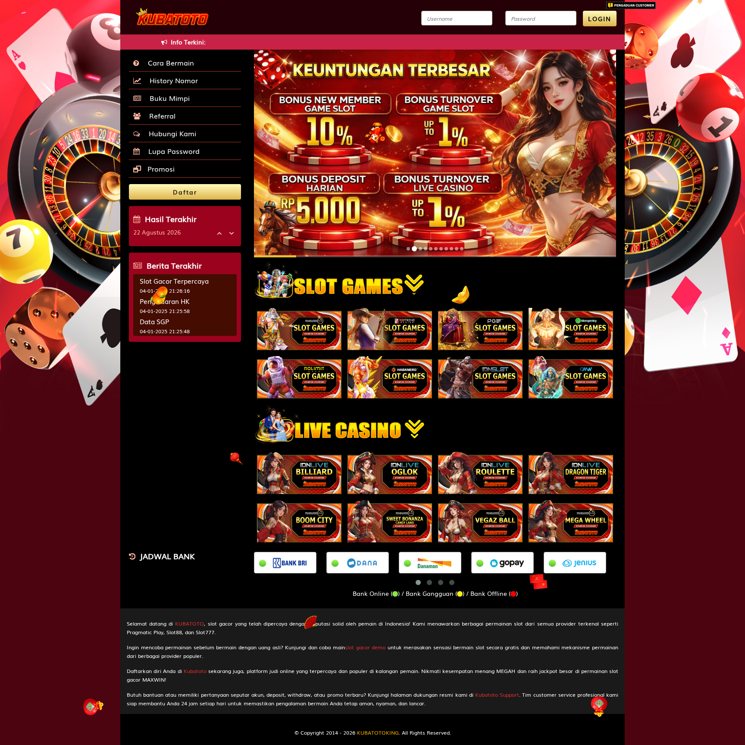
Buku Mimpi (167, 98)
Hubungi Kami (170, 133)
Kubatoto (195, 671)
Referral (160, 115)
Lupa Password (172, 151)
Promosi (160, 168)
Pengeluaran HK (165, 301)
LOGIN (599, 18)
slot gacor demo (365, 647)
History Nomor (171, 80)
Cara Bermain (169, 62)
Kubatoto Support (497, 694)
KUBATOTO (189, 623)
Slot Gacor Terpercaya (174, 280)
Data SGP (154, 321)
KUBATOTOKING (378, 732)
